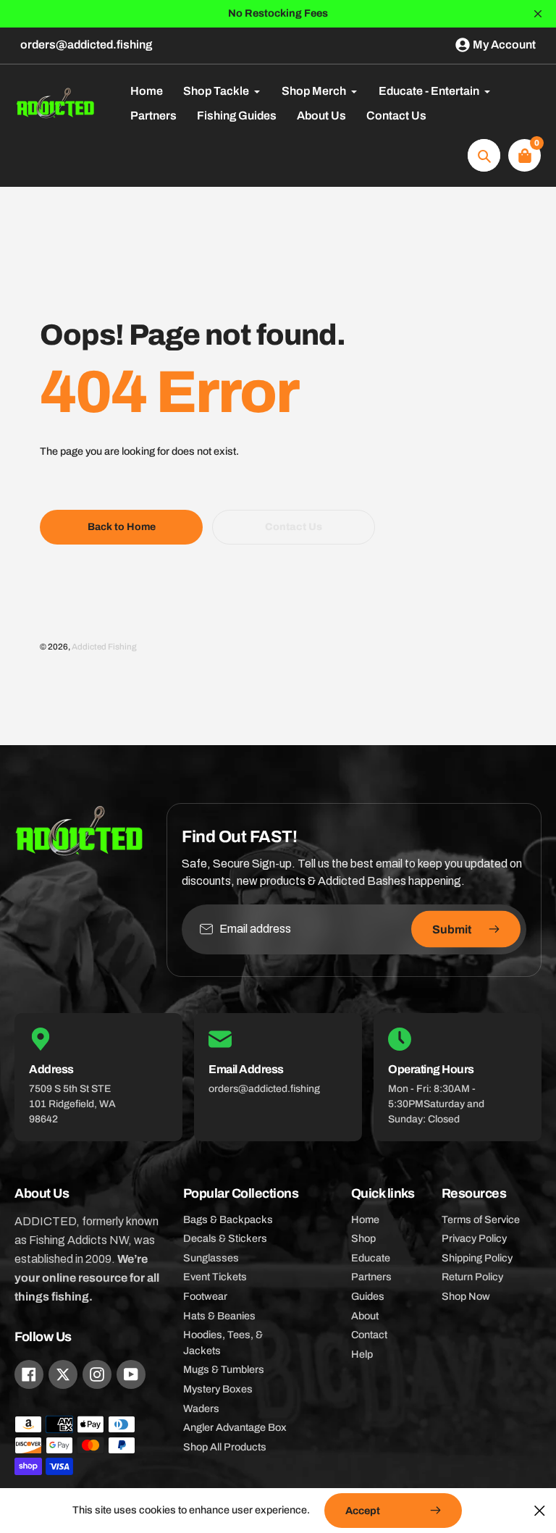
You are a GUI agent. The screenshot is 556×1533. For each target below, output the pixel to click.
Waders (201, 1408)
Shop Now (466, 1296)
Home (365, 1219)
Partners (371, 1276)
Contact (369, 1334)
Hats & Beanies (219, 1316)
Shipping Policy (477, 1258)
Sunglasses (211, 1258)
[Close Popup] (540, 1510)
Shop (363, 1238)
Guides (367, 1296)
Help (362, 1354)
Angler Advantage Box (235, 1427)
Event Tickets (215, 1276)
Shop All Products (224, 1447)
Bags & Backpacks (228, 1219)
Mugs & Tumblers (223, 1369)
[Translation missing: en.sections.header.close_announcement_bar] (538, 14)
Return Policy (472, 1276)
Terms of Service (481, 1219)
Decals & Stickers (225, 1238)
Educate (370, 1258)
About (365, 1316)
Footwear (205, 1296)
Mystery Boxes (218, 1389)
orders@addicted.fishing (86, 44)
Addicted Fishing (104, 646)
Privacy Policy (474, 1238)
